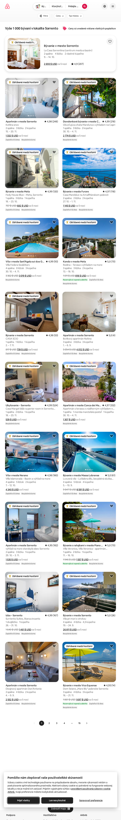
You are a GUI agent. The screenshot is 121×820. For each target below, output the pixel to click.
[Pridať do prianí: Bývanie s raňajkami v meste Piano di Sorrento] (111, 505)
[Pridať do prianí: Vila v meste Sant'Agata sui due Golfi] (54, 222)
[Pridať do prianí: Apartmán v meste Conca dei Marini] (111, 365)
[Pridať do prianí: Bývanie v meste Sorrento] (54, 295)
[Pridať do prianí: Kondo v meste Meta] (111, 222)
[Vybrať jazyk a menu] (104, 6)
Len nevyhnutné (57, 800)
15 (79, 723)
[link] (34, 723)
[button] (50, 63)
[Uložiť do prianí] (110, 41)
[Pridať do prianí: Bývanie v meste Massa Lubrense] (111, 435)
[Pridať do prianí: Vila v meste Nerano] (54, 435)
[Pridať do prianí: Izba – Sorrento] (54, 575)
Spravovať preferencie (91, 800)
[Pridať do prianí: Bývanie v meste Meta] (54, 152)
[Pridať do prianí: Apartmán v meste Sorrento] (54, 82)
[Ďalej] (87, 723)
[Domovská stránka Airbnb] (7, 6)
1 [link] (41, 723)
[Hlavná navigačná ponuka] (113, 6)
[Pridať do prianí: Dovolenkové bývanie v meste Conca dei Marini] (111, 82)
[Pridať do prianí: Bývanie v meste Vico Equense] (111, 645)
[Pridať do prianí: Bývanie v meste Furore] (111, 152)
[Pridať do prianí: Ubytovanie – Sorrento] (54, 365)
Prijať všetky (23, 800)
